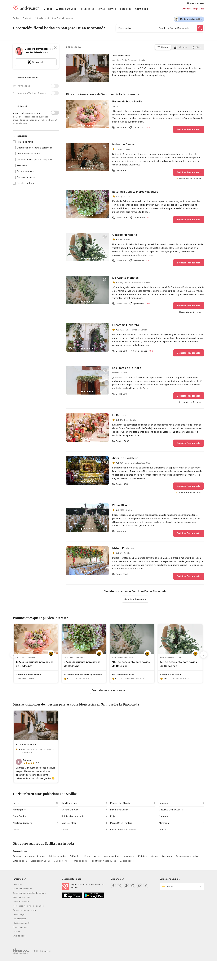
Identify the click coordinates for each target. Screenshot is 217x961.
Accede (186, 8)
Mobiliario (142, 856)
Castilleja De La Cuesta (171, 809)
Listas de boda (20, 861)
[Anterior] (13, 654)
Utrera (65, 829)
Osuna (16, 829)
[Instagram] (132, 885)
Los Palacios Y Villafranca (123, 829)
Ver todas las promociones (107, 690)
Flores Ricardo (121, 505)
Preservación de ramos (28, 153)
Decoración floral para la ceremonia (34, 147)
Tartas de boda (79, 861)
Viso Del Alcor (69, 823)
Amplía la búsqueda (135, 599)
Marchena (164, 823)
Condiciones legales (22, 888)
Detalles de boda (25, 183)
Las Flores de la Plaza (126, 368)
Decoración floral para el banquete (34, 159)
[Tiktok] (145, 885)
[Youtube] (139, 885)
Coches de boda (112, 856)
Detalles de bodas (57, 856)
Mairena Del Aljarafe (120, 803)
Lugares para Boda (66, 8)
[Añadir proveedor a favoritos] (105, 58)
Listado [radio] (164, 47)
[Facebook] (113, 885)
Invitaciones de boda (35, 856)
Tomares (163, 803)
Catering (17, 856)
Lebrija (162, 829)
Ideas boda (125, 8)
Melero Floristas (123, 548)
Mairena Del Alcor (70, 809)
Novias (101, 8)
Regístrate (198, 8)
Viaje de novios (61, 861)
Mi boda (48, 8)
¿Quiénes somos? (21, 923)
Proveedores (87, 8)
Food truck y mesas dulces (103, 861)
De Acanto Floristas (125, 278)
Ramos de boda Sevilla (127, 101)
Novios (112, 8)
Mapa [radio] (198, 47)
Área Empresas (196, 3)
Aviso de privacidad (22, 897)
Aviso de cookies (21, 901)
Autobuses (129, 856)
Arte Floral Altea (121, 55)
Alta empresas (19, 918)
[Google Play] (94, 898)
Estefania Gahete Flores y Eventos (135, 191)
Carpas (154, 856)
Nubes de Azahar (123, 144)
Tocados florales (25, 171)
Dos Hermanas (69, 803)
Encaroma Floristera (125, 325)
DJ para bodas (127, 861)
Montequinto (19, 809)
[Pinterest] (126, 885)
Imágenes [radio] (182, 47)
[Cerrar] (55, 47)
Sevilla (40, 18)
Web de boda (19, 936)
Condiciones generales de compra (29, 893)
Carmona (163, 816)
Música (97, 856)
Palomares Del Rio (119, 809)
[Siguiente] (203, 654)
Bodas (16, 18)
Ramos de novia (25, 141)
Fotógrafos (75, 856)
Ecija (112, 816)
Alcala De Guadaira (22, 823)
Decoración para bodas (187, 856)
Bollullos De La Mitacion (73, 816)
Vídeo (87, 856)
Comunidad (141, 8)
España (170, 886)
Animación (167, 856)
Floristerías (28, 18)
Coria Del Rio (19, 816)
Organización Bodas (40, 861)
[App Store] (72, 898)
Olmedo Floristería (124, 235)
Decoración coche (26, 177)
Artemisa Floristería (125, 458)
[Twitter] (119, 885)
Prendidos (22, 165)
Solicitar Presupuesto (188, 129)
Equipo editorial (20, 927)
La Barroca (119, 415)
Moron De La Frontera (121, 823)
